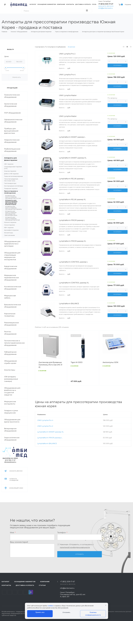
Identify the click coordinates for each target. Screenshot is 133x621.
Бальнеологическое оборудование (12, 306)
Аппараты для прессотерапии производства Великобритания (11, 213)
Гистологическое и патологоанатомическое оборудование (14, 343)
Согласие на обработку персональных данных (114, 611)
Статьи (42, 585)
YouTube (15, 592)
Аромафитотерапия (11, 230)
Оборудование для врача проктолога (12, 421)
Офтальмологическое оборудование (13, 121)
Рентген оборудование (10, 333)
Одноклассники (20, 592)
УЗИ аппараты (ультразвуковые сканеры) (11, 379)
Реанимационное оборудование (11, 324)
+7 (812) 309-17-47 (105, 4)
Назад (37, 361)
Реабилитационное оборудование (12, 150)
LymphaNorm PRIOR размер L (49, 438)
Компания (44, 581)
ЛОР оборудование (12, 113)
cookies (50, 606)
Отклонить (66, 612)
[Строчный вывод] (127, 46)
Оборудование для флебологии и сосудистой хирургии (12, 391)
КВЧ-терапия (9, 227)
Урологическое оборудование (10, 105)
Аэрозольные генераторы (9, 315)
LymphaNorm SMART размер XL (50, 432)
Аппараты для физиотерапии (10, 159)
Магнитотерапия (10, 222)
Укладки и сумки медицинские (11, 412)
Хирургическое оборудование (10, 267)
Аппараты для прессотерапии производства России (13, 197)
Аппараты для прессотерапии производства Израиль (13, 208)
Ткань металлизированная (13, 176)
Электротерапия (10, 171)
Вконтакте (4, 592)
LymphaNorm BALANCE (47, 443)
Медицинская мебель (10, 297)
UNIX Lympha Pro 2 (45, 426)
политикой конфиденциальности (75, 547)
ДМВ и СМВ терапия (11, 173)
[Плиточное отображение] (123, 46)
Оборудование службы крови (10, 362)
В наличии (71, 47)
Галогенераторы (10, 183)
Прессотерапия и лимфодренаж (11, 192)
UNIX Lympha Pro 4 (45, 420)
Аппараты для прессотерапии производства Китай (12, 218)
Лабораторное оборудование (10, 353)
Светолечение (9, 235)
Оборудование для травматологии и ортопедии (12, 243)
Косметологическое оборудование (12, 288)
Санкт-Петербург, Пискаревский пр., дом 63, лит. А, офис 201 (73, 594)
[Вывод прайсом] (130, 46)
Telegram (9, 592)
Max (31, 592)
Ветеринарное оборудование (10, 430)
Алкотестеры (9, 370)
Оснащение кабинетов (24, 581)
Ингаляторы (8, 233)
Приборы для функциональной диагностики (11, 131)
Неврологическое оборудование (12, 141)
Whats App (25, 592)
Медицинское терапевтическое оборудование (11, 277)
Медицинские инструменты (10, 403)
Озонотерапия (9, 225)
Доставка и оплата (25, 585)
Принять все (39, 612)
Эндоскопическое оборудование (11, 439)
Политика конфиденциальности (93, 613)
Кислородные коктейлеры (13, 186)
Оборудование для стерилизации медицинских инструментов (12, 256)
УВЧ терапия (8, 164)
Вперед (128, 361)
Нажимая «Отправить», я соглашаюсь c (77, 546)
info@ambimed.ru (105, 8)
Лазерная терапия (10, 188)
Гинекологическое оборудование (12, 96)
